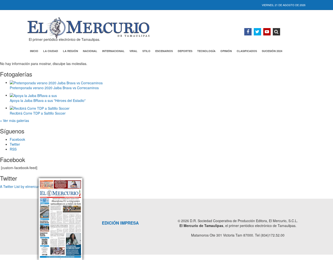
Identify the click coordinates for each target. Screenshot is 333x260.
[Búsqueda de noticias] (276, 31)
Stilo (146, 51)
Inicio (34, 51)
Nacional (90, 51)
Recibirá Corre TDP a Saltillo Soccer (38, 113)
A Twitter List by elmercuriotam (24, 186)
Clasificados (247, 51)
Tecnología (206, 51)
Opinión (226, 51)
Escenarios (164, 51)
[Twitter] (257, 31)
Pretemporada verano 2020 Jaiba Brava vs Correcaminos (54, 87)
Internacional (113, 51)
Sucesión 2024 (272, 51)
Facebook (17, 139)
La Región (70, 51)
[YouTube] (267, 31)
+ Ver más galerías (14, 120)
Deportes (185, 51)
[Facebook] (248, 31)
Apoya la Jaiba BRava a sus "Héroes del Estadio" (48, 100)
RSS (13, 149)
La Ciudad (50, 51)
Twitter (15, 144)
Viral (133, 51)
